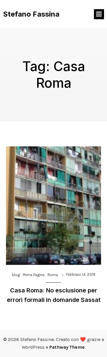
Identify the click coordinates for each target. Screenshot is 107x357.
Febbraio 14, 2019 (80, 274)
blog (16, 275)
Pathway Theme (67, 347)
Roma (53, 275)
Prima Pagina (34, 275)
